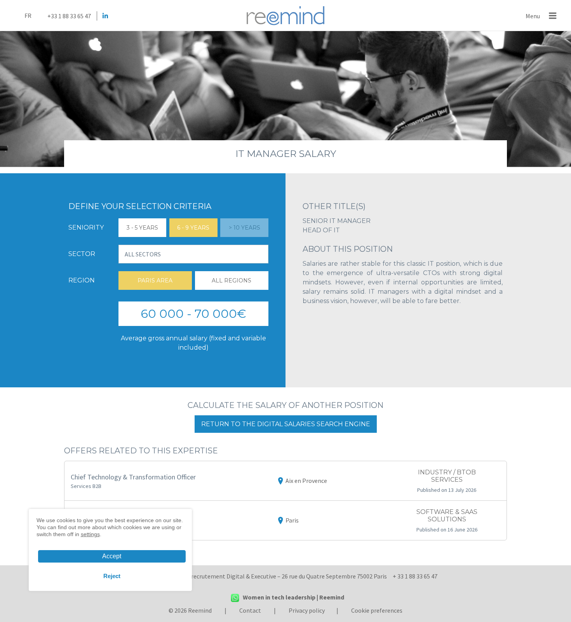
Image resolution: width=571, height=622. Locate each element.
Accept (111, 556)
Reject (111, 576)
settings (90, 534)
